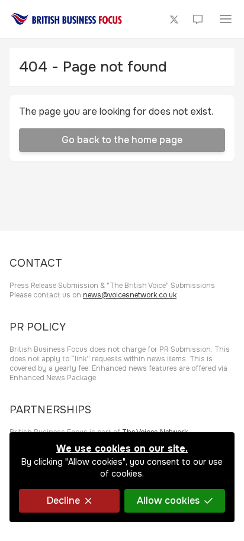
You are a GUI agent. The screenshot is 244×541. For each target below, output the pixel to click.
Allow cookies (168, 500)
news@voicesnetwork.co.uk (129, 295)
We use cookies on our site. (122, 448)
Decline (63, 500)
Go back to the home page (122, 140)
